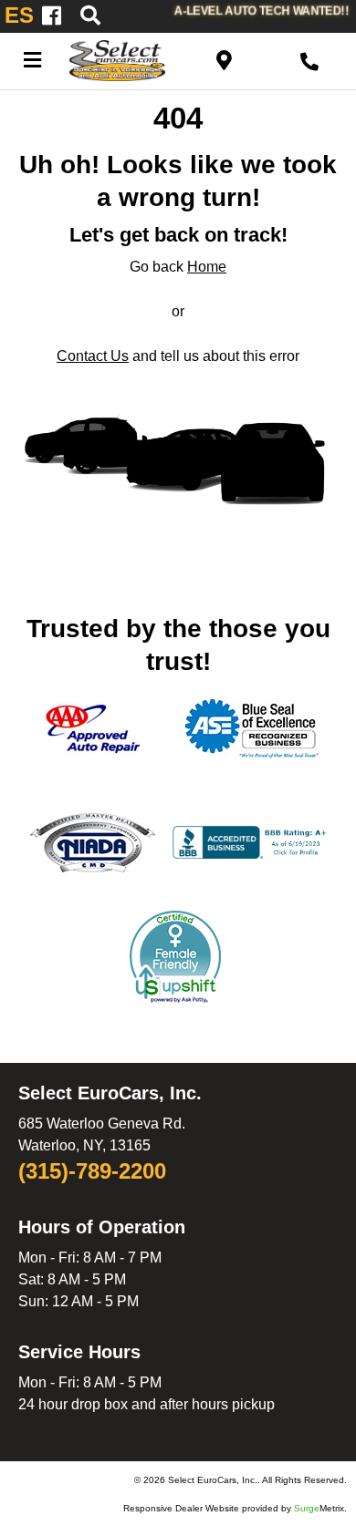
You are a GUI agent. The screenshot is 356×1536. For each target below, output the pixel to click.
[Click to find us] (224, 59)
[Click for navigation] (32, 59)
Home (206, 266)
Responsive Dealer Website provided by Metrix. (235, 1508)
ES (19, 15)
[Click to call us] (309, 59)
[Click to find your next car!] (118, 16)
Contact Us (93, 356)
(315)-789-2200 (92, 1171)
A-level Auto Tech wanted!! (261, 11)
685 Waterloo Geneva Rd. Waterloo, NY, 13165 (101, 1128)
